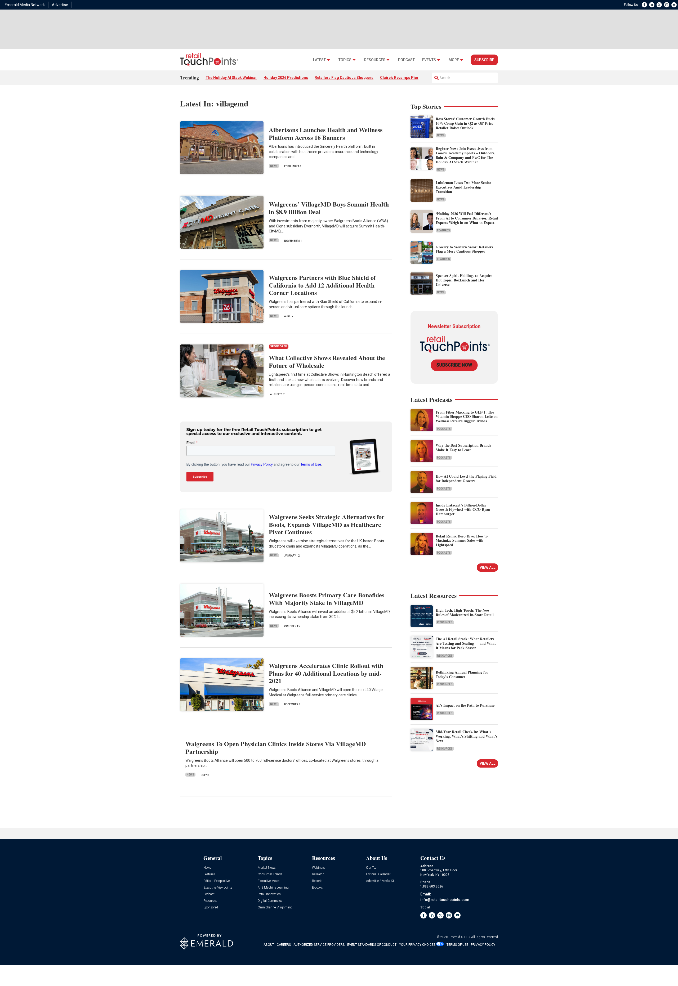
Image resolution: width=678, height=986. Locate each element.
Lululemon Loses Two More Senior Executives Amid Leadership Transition (463, 187)
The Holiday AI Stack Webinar (231, 77)
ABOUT (269, 945)
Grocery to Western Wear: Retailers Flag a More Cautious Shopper (464, 249)
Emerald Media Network (25, 5)
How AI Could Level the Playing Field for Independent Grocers (466, 478)
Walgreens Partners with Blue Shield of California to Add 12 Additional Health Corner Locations (322, 285)
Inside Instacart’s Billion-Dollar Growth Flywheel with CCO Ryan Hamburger (463, 509)
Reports (317, 881)
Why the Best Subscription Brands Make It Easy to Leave (463, 447)
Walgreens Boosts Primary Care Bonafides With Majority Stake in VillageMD (326, 598)
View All (487, 567)
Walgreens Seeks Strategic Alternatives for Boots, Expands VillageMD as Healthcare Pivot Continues (327, 524)
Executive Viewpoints (217, 887)
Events (429, 60)
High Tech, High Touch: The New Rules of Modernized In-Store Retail (465, 612)
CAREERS (284, 945)
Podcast (406, 60)
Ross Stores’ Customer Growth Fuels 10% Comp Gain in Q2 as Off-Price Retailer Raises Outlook (465, 123)
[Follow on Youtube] (674, 4)
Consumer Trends (270, 874)
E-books (317, 887)
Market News (267, 868)
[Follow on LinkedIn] (651, 4)
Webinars (318, 868)
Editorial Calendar (378, 874)
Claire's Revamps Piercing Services (411, 77)
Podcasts (444, 428)
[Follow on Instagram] (666, 4)
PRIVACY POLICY (483, 945)
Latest (319, 60)
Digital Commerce (270, 901)
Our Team (373, 868)
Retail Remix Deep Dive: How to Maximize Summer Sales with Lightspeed (462, 540)
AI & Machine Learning (273, 887)
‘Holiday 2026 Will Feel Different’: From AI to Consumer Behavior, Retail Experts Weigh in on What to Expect (467, 218)
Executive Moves (269, 881)
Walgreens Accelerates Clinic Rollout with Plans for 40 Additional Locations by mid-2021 (326, 673)
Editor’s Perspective (216, 881)
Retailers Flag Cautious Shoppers (344, 77)
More (454, 60)
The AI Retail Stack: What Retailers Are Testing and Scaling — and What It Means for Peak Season (466, 643)
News (274, 165)
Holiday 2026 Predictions (286, 77)
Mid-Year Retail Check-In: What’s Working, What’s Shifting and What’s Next (466, 736)
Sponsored (210, 907)
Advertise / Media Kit (380, 881)
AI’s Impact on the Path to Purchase (465, 705)
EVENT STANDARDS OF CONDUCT (371, 945)
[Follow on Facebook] (644, 4)
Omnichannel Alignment (275, 907)
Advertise (60, 5)
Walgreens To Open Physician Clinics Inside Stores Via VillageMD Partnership (275, 747)
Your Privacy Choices (417, 945)
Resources (374, 60)
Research (318, 874)
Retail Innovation (269, 894)
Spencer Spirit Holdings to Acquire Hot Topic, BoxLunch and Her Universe (464, 280)
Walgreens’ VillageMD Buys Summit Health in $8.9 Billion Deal (329, 207)
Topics (344, 60)
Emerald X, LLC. (459, 937)
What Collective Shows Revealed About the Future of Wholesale (327, 361)
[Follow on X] (659, 4)
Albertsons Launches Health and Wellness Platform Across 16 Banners (325, 133)
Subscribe (484, 60)
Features (443, 230)
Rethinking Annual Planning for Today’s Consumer (462, 674)
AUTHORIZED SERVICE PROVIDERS (319, 945)
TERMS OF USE (457, 945)
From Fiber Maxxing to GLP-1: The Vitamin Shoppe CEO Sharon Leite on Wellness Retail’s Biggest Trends (467, 416)
